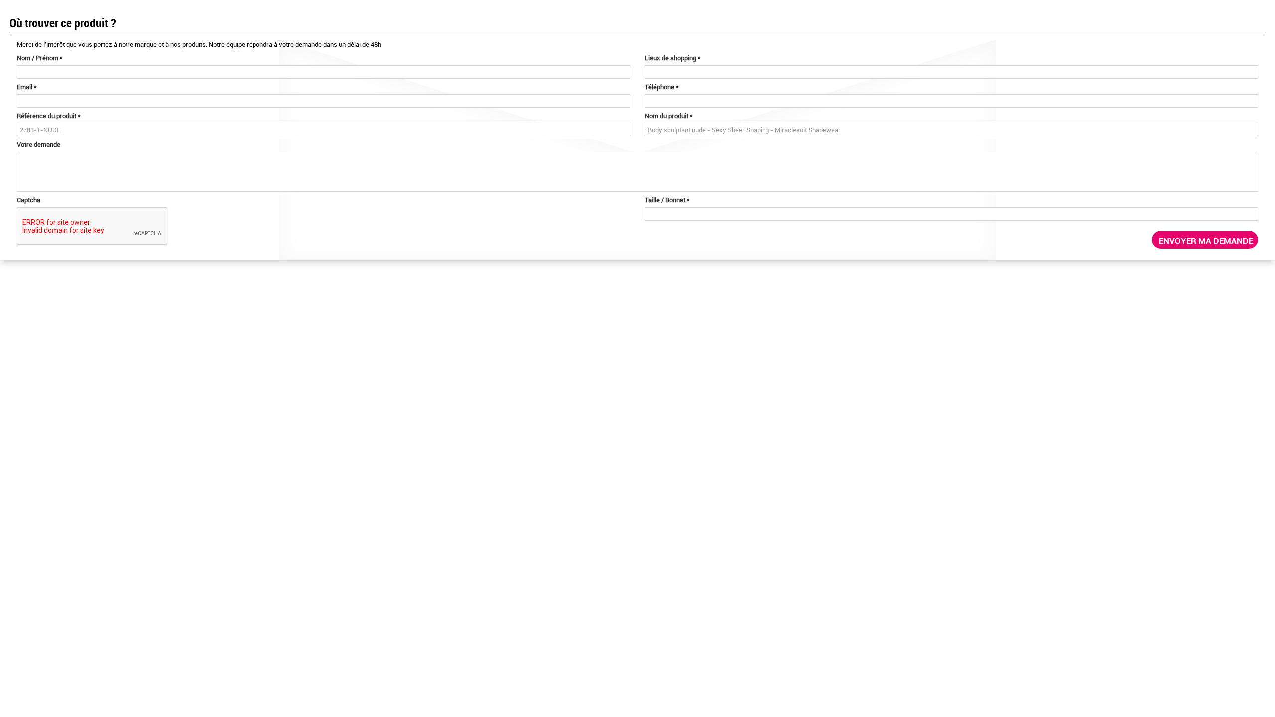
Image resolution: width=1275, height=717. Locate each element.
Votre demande (38, 144)
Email (27, 86)
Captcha (28, 199)
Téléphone (662, 86)
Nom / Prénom (40, 57)
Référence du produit (49, 115)
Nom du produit (669, 115)
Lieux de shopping (673, 57)
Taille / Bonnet (667, 199)
